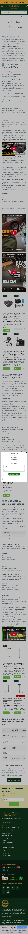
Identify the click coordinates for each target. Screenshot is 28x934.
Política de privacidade (16, 932)
